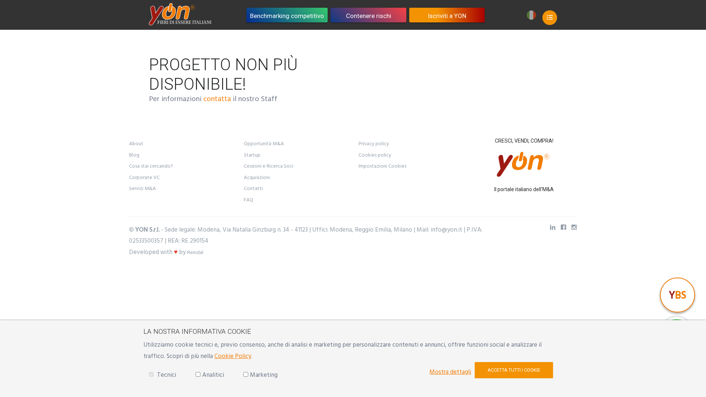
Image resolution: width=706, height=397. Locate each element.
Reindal (195, 252)
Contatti (253, 188)
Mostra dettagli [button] (450, 372)
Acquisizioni (257, 177)
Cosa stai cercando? (151, 166)
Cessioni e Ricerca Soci (268, 166)
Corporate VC (144, 177)
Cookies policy (375, 155)
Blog (134, 155)
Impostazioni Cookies (382, 166)
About (136, 143)
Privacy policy (374, 143)
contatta (217, 99)
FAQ (248, 200)
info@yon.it (446, 229)
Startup (252, 155)
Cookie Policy (232, 356)
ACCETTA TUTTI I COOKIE (514, 370)
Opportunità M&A (264, 143)
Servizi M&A (142, 188)
